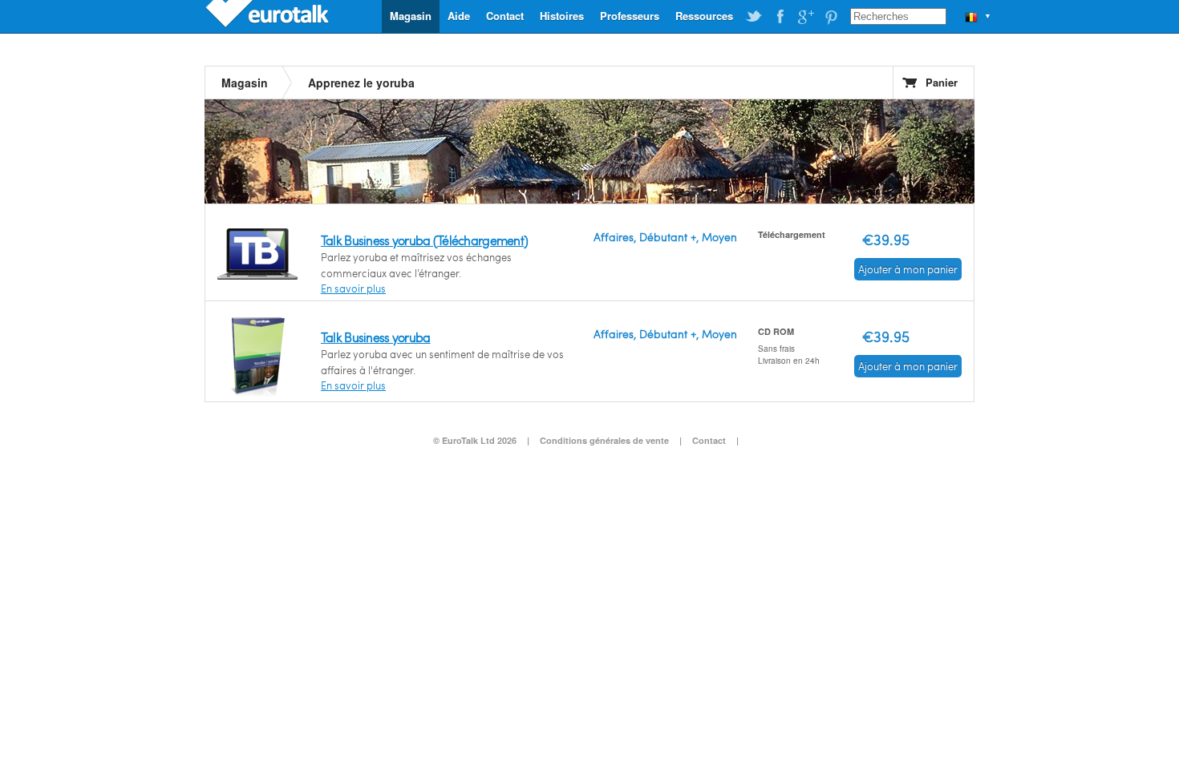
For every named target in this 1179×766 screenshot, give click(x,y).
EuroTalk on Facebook (779, 17)
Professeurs (629, 15)
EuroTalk (269, 16)
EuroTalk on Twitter (754, 17)
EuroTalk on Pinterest (831, 17)
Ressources (704, 15)
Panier (942, 82)
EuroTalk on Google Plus (805, 17)
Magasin (410, 15)
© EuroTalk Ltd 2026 (475, 440)
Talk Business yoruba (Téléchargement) (424, 240)
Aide (459, 15)
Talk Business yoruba (376, 337)
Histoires (562, 15)
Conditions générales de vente (604, 440)
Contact (505, 15)
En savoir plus (353, 288)
